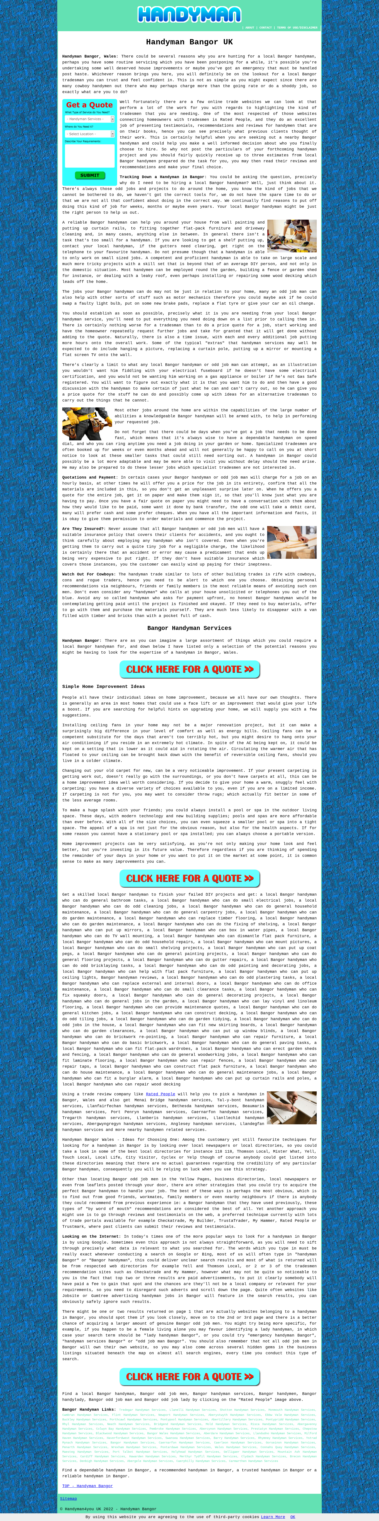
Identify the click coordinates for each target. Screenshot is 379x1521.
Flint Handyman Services (133, 1415)
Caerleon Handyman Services (237, 1442)
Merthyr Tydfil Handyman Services (208, 1456)
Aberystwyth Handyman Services (234, 1415)
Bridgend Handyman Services (178, 1424)
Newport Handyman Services (181, 1415)
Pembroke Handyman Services (173, 1429)
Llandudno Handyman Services (277, 1433)
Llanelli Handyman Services (193, 1410)
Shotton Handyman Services (242, 1410)
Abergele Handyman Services (150, 1461)
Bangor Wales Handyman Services (173, 1433)
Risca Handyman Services (272, 1424)
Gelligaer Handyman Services (248, 1452)
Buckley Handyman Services (84, 1419)
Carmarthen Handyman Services (253, 1461)
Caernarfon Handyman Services (184, 1442)
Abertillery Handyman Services (236, 1419)
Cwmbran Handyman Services (85, 1415)
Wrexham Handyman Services (133, 1447)
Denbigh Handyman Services (102, 1461)
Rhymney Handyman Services (280, 1438)
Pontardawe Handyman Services (186, 1447)
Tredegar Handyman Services (142, 1410)
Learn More (273, 1517)
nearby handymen (145, 1130)
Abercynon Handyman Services (223, 1429)
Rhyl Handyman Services (82, 1424)
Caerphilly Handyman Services (200, 1461)
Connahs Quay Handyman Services (288, 1447)
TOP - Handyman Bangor (87, 1486)
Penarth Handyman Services (84, 1447)
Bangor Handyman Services (132, 1442)
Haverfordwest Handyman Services (134, 1438)
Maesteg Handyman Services (85, 1452)
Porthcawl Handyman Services (133, 1419)
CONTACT (265, 27)
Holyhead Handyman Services (195, 1452)
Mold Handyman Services (226, 1424)
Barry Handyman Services (234, 1438)
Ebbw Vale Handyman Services (290, 1415)
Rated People (160, 1094)
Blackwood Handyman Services (119, 1433)
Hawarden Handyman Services (152, 1456)
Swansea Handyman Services (187, 1438)
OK (292, 1517)
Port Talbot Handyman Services (140, 1452)
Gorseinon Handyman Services (290, 1442)
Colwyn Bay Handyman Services (121, 1429)
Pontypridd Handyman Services (290, 1419)
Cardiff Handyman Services (102, 1456)
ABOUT (249, 27)
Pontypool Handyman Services (184, 1419)
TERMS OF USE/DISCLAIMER (297, 27)
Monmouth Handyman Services (291, 1410)
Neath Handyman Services (128, 1424)
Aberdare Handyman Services (227, 1433)
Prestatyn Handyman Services (275, 1429)
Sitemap (68, 1499)
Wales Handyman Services (235, 1447)
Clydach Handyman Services (263, 1456)
